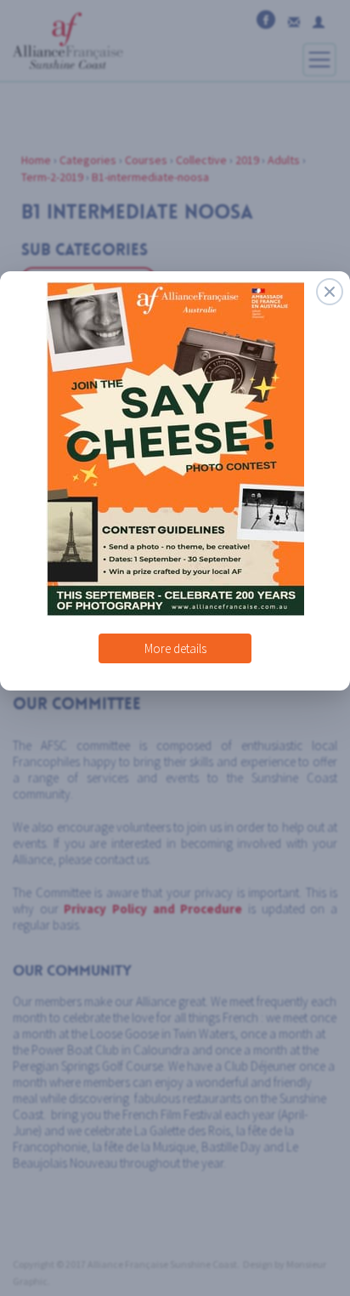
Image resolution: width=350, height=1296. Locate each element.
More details (175, 642)
